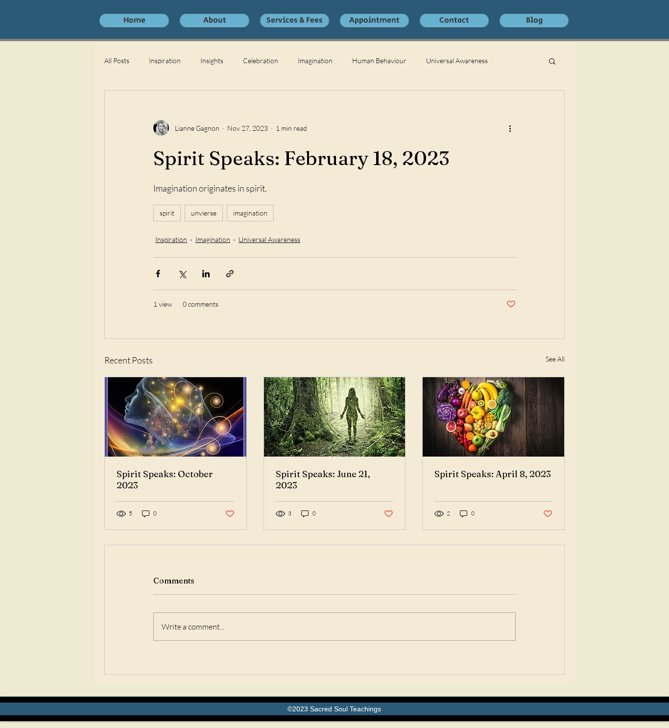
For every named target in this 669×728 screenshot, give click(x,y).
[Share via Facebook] (158, 273)
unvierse (203, 213)
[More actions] (510, 128)
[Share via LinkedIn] (206, 273)
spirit (167, 213)
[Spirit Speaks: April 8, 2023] (493, 417)
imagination (250, 213)
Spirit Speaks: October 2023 (165, 479)
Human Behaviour (379, 60)
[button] (552, 61)
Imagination (315, 60)
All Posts (116, 60)
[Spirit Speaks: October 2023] (175, 417)
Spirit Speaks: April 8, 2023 (492, 474)
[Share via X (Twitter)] (182, 273)
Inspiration (165, 60)
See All (555, 359)
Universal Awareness (457, 60)
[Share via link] (230, 273)
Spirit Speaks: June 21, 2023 (323, 479)
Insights (211, 60)
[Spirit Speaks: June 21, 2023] (335, 417)
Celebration (260, 60)
